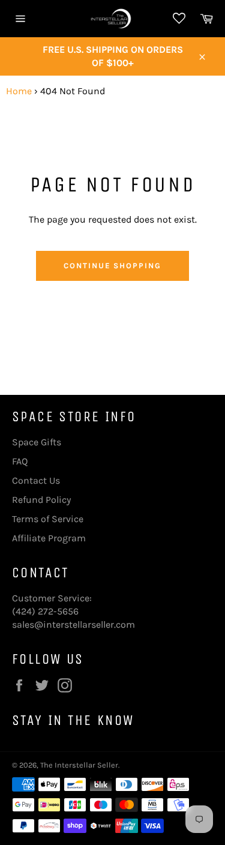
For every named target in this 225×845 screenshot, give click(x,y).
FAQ (20, 461)
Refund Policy (41, 499)
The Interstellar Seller (79, 764)
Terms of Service (47, 519)
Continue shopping (112, 265)
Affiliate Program (49, 538)
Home (19, 91)
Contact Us (36, 480)
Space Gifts (36, 442)
